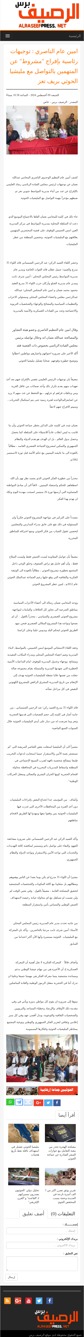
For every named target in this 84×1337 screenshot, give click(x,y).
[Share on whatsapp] (10, 1102)
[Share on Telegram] (19, 1101)
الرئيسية (75, 36)
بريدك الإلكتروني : (67, 1238)
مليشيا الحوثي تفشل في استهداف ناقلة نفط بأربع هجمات (25, 1150)
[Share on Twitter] (48, 1102)
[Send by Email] (28, 1102)
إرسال (11, 1277)
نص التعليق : (70, 1253)
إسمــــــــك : (70, 1224)
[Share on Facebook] (57, 1102)
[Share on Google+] (38, 1102)
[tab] (66, 1115)
